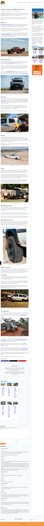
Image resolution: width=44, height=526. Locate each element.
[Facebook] (15, 519)
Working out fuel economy (7, 34)
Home (18, 2)
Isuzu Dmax (16, 107)
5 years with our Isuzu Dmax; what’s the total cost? (9, 391)
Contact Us (31, 519)
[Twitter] (17, 519)
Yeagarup (26, 139)
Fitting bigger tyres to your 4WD (5, 24)
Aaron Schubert (15, 366)
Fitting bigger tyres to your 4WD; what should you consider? (41, 53)
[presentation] (3, 384)
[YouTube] (20, 519)
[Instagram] (19, 519)
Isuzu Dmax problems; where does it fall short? (35, 52)
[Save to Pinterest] (0, 264)
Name (1, 441)
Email (17, 441)
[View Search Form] (43, 2)
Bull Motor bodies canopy (10, 71)
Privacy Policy (2, 519)
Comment (2, 428)
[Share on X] (0, 263)
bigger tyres (2, 286)
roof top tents (12, 62)
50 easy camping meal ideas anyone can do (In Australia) (41, 61)
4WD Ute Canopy (25, 73)
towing (10, 174)
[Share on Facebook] (0, 261)
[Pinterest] (22, 519)
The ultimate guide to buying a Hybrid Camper (34, 60)
